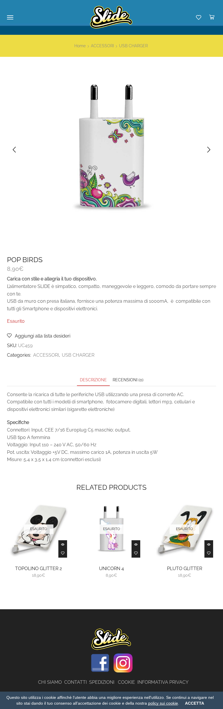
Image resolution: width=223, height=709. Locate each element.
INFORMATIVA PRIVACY (162, 682)
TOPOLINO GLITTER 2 (38, 568)
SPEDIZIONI (103, 682)
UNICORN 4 (111, 568)
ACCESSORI (102, 45)
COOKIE (126, 682)
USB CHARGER (133, 45)
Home (80, 45)
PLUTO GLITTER (184, 568)
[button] (14, 149)
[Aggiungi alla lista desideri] (62, 553)
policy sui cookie (163, 703)
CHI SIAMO (51, 682)
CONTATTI (76, 682)
